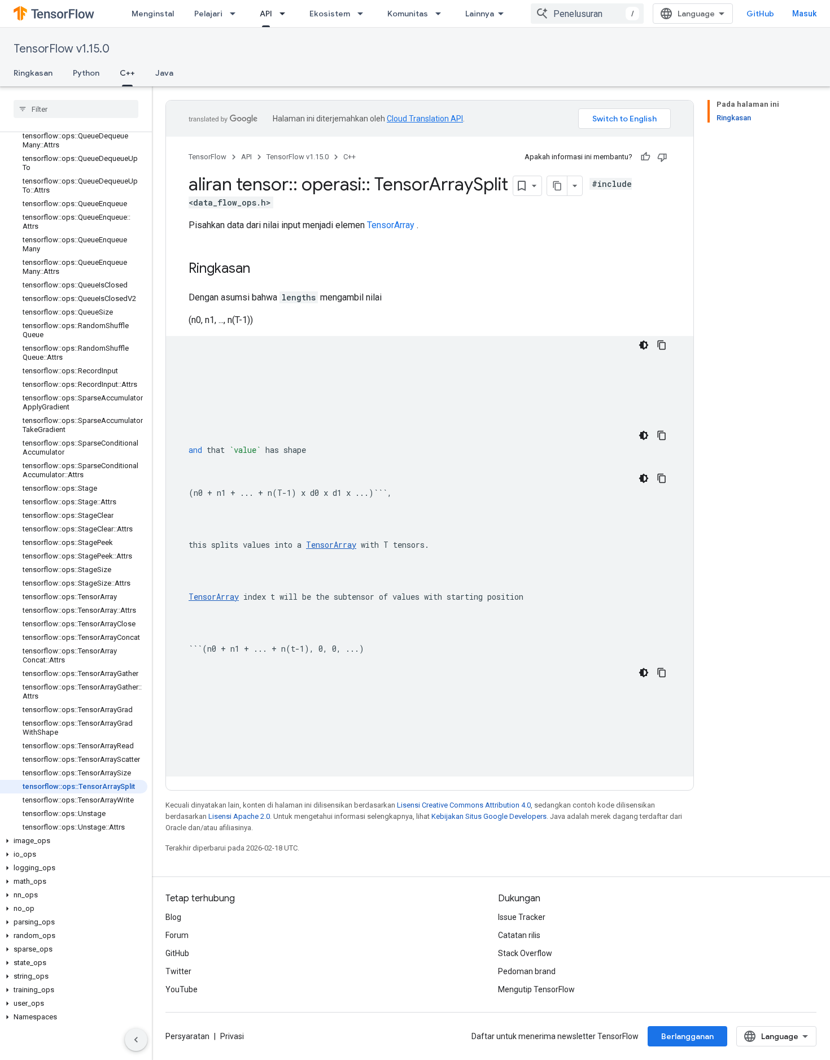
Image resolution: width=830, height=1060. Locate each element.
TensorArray (390, 225)
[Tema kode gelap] (644, 345)
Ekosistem (329, 13)
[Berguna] (645, 157)
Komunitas (407, 13)
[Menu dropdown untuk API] (285, 13)
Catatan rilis (519, 935)
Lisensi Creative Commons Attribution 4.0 (464, 805)
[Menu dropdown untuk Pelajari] (236, 13)
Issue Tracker (521, 917)
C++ (127, 73)
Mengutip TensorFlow (536, 989)
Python (86, 73)
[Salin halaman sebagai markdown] (557, 185)
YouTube (181, 989)
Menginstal (153, 13)
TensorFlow (207, 156)
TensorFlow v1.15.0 (62, 49)
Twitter (178, 971)
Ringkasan (33, 73)
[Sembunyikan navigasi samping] (136, 1039)
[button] (73, 841)
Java (164, 73)
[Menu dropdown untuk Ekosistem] (363, 13)
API (266, 13)
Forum (177, 935)
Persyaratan (187, 1036)
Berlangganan (687, 1036)
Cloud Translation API (425, 118)
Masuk (804, 13)
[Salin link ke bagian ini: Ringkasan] (261, 269)
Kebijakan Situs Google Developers (489, 816)
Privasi (232, 1036)
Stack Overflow (525, 953)
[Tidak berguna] (662, 157)
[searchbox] (76, 109)
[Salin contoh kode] (662, 345)
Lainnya (479, 13)
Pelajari (208, 13)
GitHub (760, 13)
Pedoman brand (527, 971)
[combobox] (587, 13)
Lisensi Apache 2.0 (239, 816)
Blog (173, 917)
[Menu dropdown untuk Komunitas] (441, 13)
